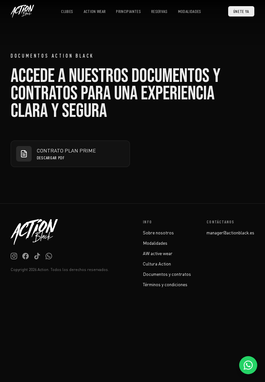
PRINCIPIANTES (128, 11)
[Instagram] (14, 256)
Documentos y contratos (167, 274)
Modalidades (155, 243)
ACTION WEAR (95, 11)
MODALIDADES (189, 11)
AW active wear (158, 253)
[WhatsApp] (49, 256)
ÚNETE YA (241, 11)
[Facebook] (25, 256)
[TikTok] (37, 256)
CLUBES (67, 11)
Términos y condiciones (165, 284)
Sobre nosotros (158, 232)
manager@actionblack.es (230, 232)
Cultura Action (157, 263)
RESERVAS (159, 11)
